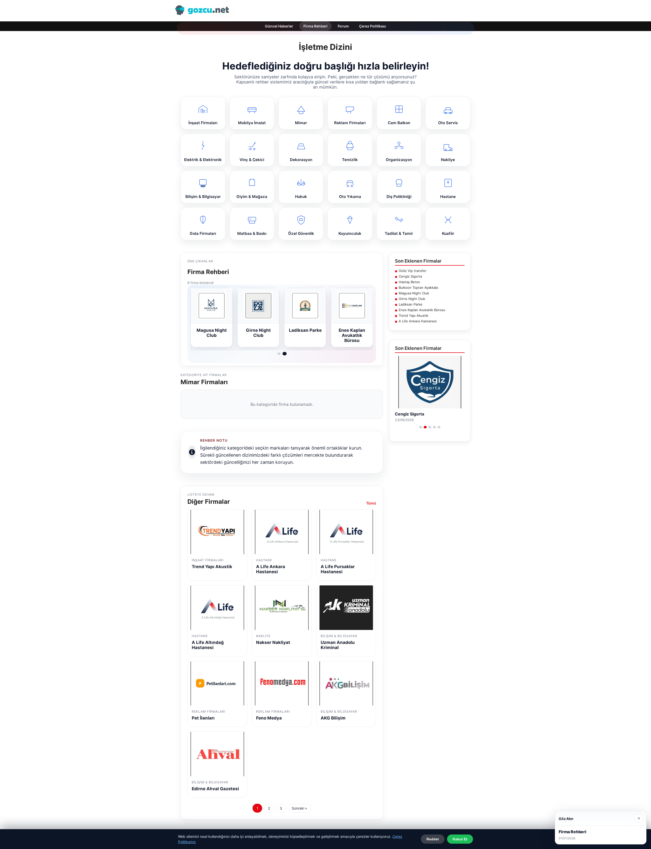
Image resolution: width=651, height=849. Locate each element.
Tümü (371, 503)
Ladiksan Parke (410, 304)
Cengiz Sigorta (410, 276)
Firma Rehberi (315, 26)
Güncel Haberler (279, 26)
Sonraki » (299, 808)
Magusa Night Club (414, 293)
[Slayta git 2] (285, 353)
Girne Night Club (412, 299)
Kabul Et (460, 839)
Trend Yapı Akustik (413, 315)
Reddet (432, 839)
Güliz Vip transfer (412, 271)
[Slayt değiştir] (420, 427)
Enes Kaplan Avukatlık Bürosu (422, 310)
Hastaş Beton (409, 282)
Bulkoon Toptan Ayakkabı (418, 287)
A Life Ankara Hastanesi (418, 321)
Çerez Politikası (372, 26)
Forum (343, 26)
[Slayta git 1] (278, 353)
